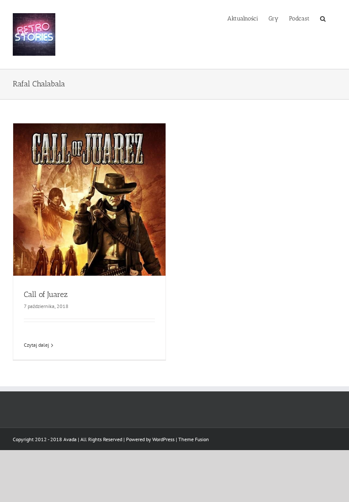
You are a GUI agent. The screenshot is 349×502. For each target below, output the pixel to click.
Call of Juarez (46, 294)
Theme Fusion (193, 439)
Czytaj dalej (36, 345)
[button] (323, 18)
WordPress (163, 439)
